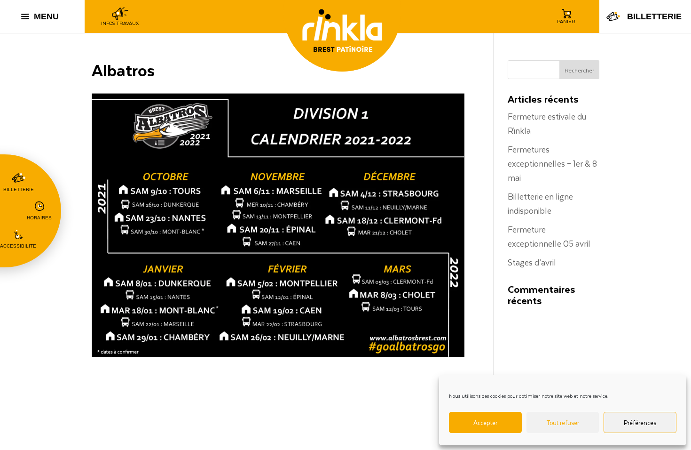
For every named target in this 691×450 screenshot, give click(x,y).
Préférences (640, 422)
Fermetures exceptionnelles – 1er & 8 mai (552, 163)
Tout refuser (562, 422)
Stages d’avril (532, 262)
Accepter (485, 422)
